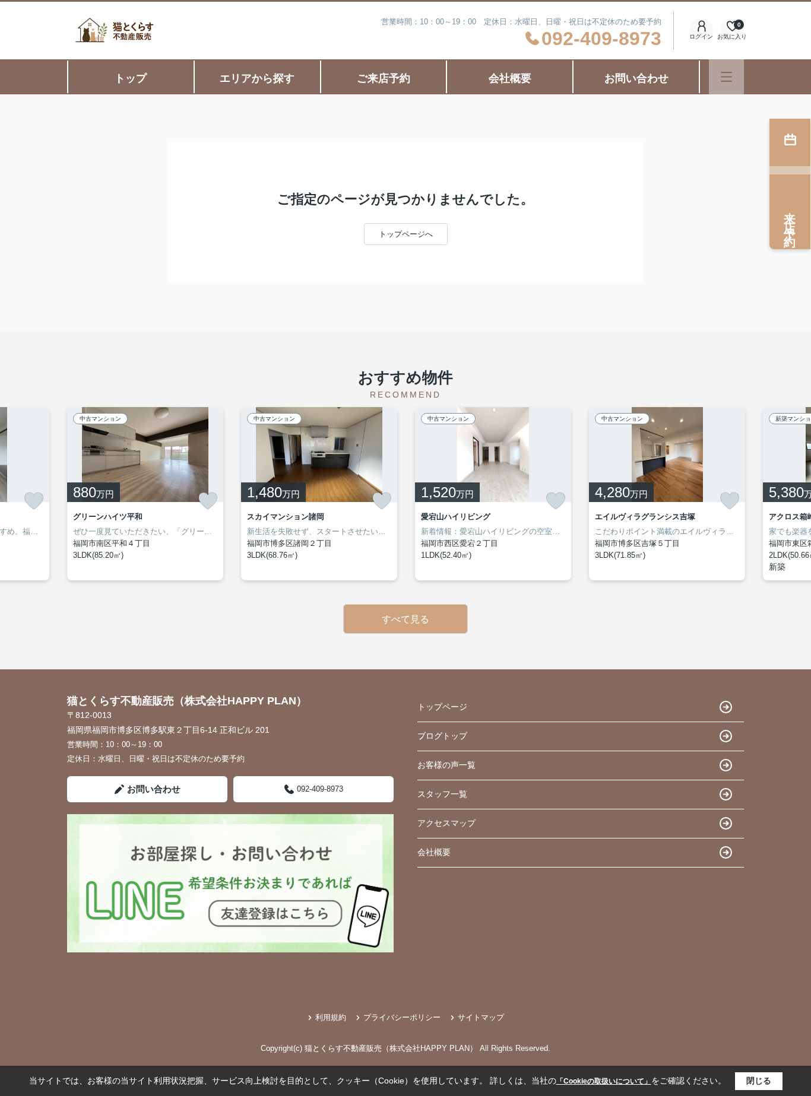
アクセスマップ (446, 823)
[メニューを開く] (726, 76)
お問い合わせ (636, 78)
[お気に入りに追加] (33, 501)
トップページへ (406, 234)
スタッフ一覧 (442, 794)
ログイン (701, 36)
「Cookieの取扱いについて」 (603, 1081)
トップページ (442, 706)
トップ (131, 78)
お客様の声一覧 (446, 765)
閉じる (758, 1080)
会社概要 (510, 78)
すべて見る (405, 619)
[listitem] (145, 493)
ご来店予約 (383, 78)
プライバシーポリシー (402, 1017)
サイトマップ (481, 1017)
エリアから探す (257, 78)
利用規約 (330, 1017)
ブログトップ (442, 736)
